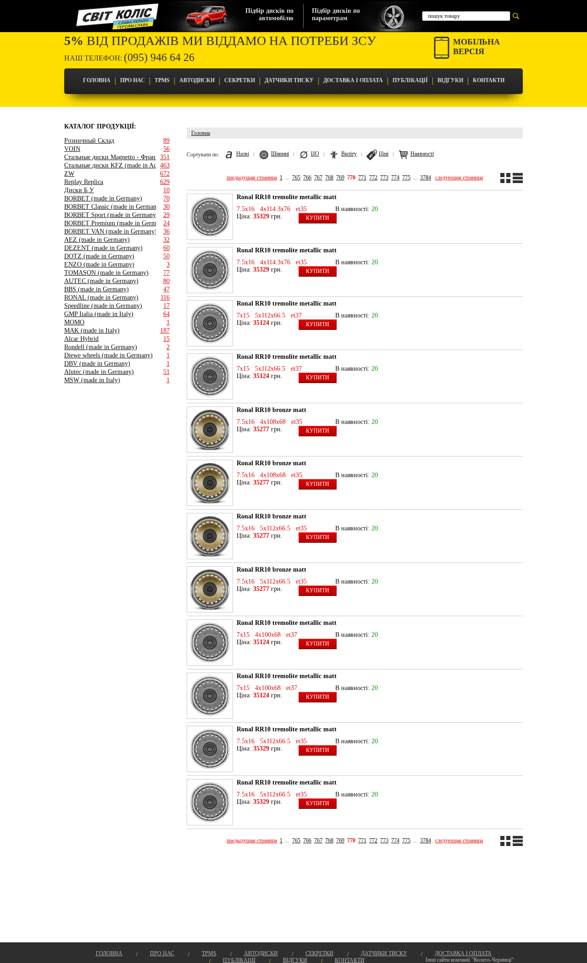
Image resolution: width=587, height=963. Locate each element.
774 (395, 177)
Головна (97, 80)
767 (318, 177)
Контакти (488, 80)
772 (373, 177)
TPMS (162, 80)
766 (307, 177)
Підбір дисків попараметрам (336, 14)
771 (362, 177)
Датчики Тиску (289, 80)
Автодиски (197, 80)
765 (296, 177)
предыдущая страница (252, 177)
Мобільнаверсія (476, 46)
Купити (317, 218)
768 (329, 177)
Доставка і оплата (353, 80)
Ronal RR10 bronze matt (271, 409)
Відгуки (450, 80)
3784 (425, 177)
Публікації (410, 80)
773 (384, 177)
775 (406, 177)
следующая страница (459, 177)
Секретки (239, 80)
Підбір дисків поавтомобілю (269, 14)
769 (340, 177)
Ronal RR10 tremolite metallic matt (287, 197)
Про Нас (132, 80)
